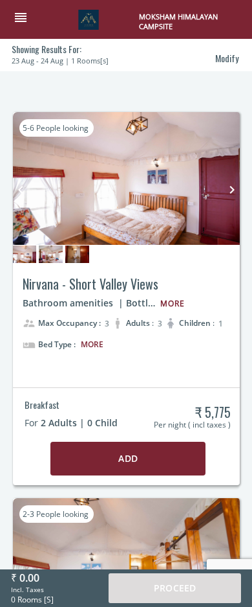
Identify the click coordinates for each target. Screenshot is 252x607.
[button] (25, 19)
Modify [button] (226, 58)
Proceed (175, 588)
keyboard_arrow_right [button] (232, 190)
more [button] (92, 344)
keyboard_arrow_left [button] (20, 190)
